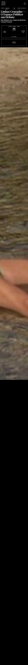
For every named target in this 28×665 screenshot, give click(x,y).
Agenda (2, 8)
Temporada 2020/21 (7, 9)
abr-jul (15, 9)
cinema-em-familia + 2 (22, 9)
